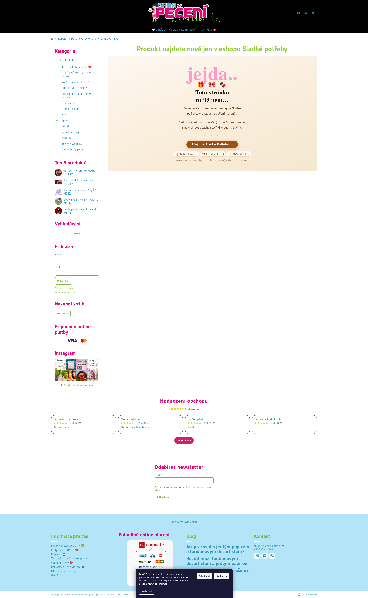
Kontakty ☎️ (58, 554)
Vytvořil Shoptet (309, 594)
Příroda (66, 126)
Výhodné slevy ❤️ (62, 562)
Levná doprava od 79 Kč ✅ (67, 546)
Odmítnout (204, 576)
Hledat (77, 233)
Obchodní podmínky (63, 571)
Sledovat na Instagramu (78, 385)
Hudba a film (69, 103)
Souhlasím (221, 576)
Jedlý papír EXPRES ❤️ (65, 550)
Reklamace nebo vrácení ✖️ (68, 567)
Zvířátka (66, 137)
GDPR (54, 575)
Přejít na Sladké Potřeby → (212, 144)
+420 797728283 (264, 549)
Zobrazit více (184, 440)
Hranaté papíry (71, 109)
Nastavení (147, 591)
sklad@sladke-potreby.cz (269, 546)
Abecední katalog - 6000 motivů (76, 95)
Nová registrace (64, 288)
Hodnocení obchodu (184, 400)
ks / (62, 313)
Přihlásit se (63, 281)
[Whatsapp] (272, 556)
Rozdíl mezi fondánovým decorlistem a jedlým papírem (217, 561)
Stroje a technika (72, 143)
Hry (64, 114)
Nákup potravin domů (184, 522)
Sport (65, 120)
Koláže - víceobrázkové (76, 82)
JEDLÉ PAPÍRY (67, 60)
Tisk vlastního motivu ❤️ (77, 67)
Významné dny (70, 132)
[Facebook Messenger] (264, 556)
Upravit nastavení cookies (118, 594)
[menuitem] (174, 29)
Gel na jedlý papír (72, 149)
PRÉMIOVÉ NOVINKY (74, 88)
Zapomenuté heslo (66, 292)
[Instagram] (257, 556)
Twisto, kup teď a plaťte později (70, 558)
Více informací (160, 583)
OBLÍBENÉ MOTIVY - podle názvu (78, 74)
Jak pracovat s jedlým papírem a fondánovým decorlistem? (217, 549)
